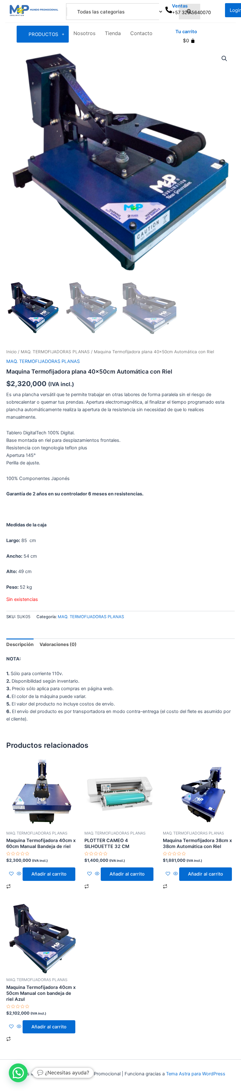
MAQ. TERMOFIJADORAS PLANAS (55, 351)
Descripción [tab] (20, 644)
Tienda (113, 33)
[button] (224, 58)
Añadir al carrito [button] (49, 874)
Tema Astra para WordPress (195, 1074)
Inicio (11, 351)
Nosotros (84, 33)
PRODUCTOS (43, 34)
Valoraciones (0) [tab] (58, 644)
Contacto (141, 33)
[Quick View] (19, 874)
